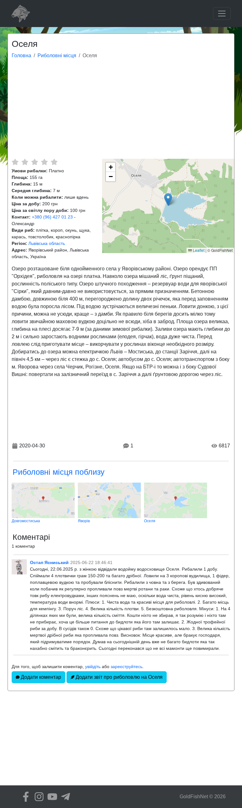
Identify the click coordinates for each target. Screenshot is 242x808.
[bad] (15, 162)
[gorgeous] (54, 162)
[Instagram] (37, 797)
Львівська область (46, 243)
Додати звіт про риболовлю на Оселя (118, 677)
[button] (168, 199)
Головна (21, 55)
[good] (44, 162)
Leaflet (198, 250)
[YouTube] (50, 797)
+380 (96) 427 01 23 (52, 216)
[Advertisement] (121, 112)
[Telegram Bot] (64, 797)
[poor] (24, 162)
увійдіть (93, 666)
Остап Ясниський (49, 562)
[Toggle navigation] (222, 13)
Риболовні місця (56, 55)
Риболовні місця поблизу (59, 472)
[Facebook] (24, 797)
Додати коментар (40, 677)
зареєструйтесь (126, 666)
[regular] (34, 162)
